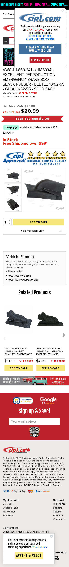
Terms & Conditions (37, 482)
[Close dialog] (63, 10)
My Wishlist (9, 511)
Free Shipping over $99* (25, 143)
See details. (40, 547)
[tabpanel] (18, 337)
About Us (58, 515)
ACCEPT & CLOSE (29, 555)
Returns (57, 511)
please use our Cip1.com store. (40, 39)
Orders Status (10, 507)
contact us (18, 267)
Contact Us (59, 519)
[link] (40, 17)
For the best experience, (40, 36)
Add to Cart (18, 368)
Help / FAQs (59, 504)
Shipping (57, 507)
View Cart (8, 504)
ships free (26, 361)
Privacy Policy (18, 482)
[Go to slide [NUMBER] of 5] (3, 335)
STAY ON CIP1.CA (40, 60)
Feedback (8, 515)
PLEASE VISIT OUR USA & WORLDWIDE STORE (40, 48)
